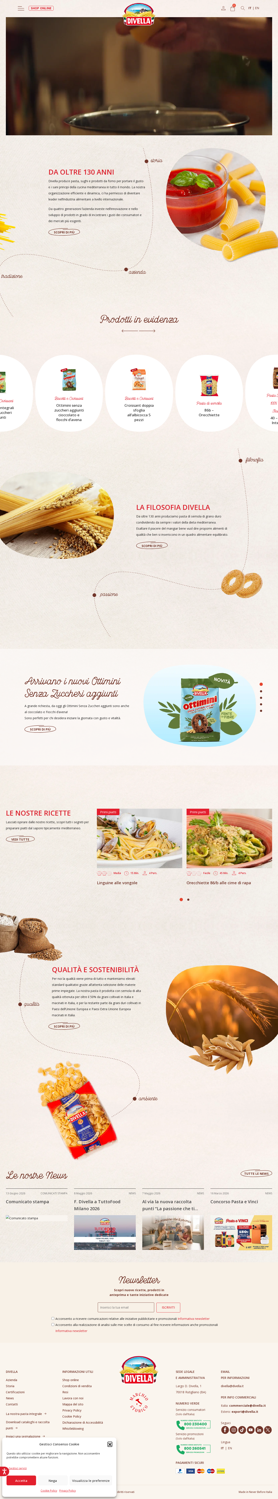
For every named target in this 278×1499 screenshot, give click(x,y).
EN (257, 8)
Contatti (12, 1404)
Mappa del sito (72, 1404)
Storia (10, 1386)
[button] (110, 1444)
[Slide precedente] (130, 330)
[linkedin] (259, 1430)
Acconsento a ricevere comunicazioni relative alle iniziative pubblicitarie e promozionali (132, 1319)
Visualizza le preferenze (91, 1480)
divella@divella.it (232, 1386)
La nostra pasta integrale (24, 1414)
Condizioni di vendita (77, 1386)
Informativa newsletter (194, 1319)
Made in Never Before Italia (255, 1492)
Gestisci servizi (18, 1468)
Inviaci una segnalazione (23, 1436)
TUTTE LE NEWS (256, 1174)
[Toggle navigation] (21, 8)
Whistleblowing (73, 1428)
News (10, 1398)
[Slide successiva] (147, 330)
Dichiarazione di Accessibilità (82, 1422)
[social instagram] (234, 1430)
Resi (65, 1392)
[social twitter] (268, 1430)
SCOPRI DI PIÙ (64, 232)
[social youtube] (251, 1429)
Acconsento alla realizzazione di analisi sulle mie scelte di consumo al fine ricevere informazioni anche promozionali (136, 1328)
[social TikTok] (242, 1430)
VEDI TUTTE (20, 839)
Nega (53, 1480)
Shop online (70, 1380)
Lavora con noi (72, 1398)
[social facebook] (225, 1429)
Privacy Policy (67, 1490)
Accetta (21, 1480)
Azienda (11, 1380)
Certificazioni (15, 1392)
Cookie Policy (49, 1490)
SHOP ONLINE (41, 8)
